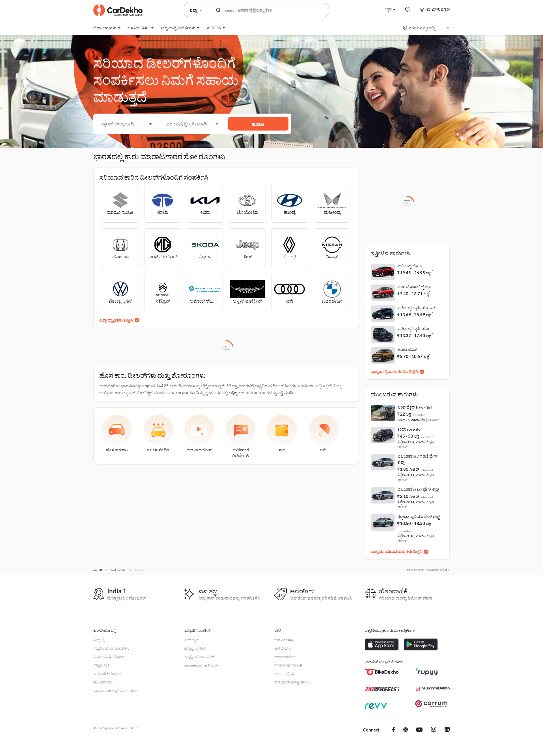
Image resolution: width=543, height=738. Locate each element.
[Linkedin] (447, 730)
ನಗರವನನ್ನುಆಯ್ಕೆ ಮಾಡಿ (426, 27)
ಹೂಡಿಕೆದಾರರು (103, 682)
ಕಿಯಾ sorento (409, 429)
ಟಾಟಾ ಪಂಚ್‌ (407, 349)
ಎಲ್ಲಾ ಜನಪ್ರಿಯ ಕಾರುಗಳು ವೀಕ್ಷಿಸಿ (394, 371)
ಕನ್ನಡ (388, 9)
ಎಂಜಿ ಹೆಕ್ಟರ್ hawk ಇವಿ (414, 407)
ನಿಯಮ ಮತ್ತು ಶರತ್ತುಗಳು (108, 657)
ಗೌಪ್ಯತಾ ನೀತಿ (101, 665)
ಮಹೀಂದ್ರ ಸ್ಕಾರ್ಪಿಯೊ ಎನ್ (416, 307)
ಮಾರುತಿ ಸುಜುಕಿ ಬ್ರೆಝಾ (414, 286)
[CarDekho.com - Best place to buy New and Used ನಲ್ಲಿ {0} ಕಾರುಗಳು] (118, 10)
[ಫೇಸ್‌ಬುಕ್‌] (393, 730)
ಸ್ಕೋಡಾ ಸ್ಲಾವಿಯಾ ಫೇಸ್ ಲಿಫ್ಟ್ (418, 516)
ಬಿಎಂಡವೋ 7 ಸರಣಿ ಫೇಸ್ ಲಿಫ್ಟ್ (417, 459)
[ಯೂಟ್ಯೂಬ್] (419, 730)
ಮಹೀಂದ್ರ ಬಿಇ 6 (409, 265)
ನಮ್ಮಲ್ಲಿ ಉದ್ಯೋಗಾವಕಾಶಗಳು (111, 648)
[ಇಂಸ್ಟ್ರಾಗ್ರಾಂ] (433, 730)
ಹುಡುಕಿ (258, 124)
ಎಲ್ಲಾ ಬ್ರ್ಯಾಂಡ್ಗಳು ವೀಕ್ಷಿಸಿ (116, 320)
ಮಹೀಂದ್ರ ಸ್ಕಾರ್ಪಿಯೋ (413, 328)
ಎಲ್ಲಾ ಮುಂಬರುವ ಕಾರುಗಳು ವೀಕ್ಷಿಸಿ (396, 551)
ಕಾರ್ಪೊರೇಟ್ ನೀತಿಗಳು (107, 674)
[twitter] (405, 730)
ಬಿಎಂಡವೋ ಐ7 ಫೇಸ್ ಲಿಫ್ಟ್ (418, 489)
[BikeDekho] (382, 672)
